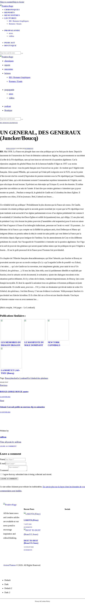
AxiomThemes (9, 565)
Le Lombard (22, 378)
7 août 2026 (27, 524)
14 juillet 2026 (29, 547)
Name (2, 459)
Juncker (14, 378)
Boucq (8, 378)
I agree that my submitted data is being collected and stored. (27, 474)
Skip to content (6, 2)
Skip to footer (18, 2)
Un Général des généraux (37, 378)
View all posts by (10, 442)
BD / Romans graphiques (9, 123)
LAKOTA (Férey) (31, 520)
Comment (4, 470)
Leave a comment (8, 446)
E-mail (3, 463)
